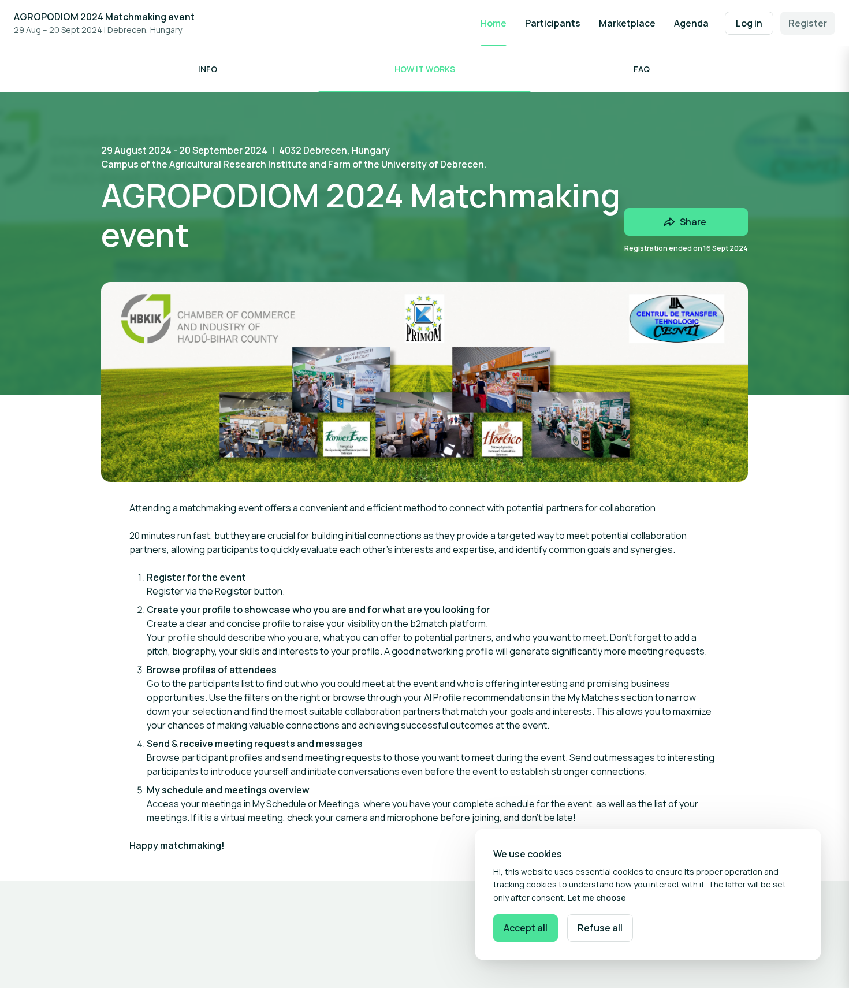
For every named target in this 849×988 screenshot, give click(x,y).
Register (807, 23)
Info (207, 69)
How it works (424, 69)
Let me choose (597, 897)
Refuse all (600, 928)
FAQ (642, 69)
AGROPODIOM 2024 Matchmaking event (104, 16)
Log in (749, 23)
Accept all (526, 928)
